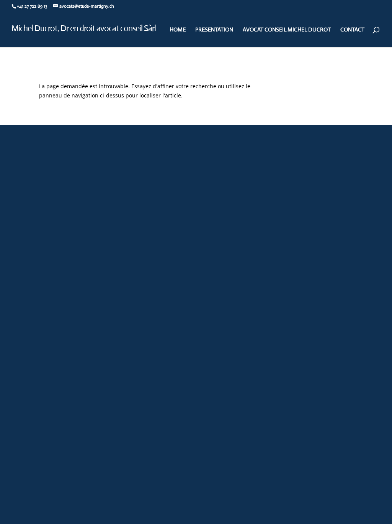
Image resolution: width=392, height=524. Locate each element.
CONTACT (352, 29)
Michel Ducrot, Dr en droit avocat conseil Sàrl (83, 28)
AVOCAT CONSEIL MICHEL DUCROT (287, 29)
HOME (178, 29)
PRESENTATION (214, 29)
